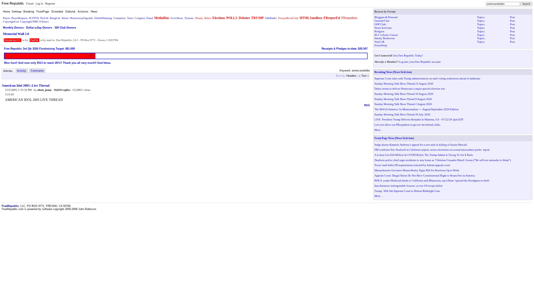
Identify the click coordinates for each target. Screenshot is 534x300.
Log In (39, 3)
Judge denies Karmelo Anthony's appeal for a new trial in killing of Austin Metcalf (420, 144)
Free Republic (13, 3)
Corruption (119, 18)
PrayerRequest (19, 18)
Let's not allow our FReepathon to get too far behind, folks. (407, 124)
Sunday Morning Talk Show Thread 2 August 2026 (403, 104)
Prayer (6, 18)
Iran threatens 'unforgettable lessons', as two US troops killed (408, 185)
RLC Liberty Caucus (386, 34)
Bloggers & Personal (386, 17)
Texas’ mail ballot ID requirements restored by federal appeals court (412, 165)
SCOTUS (34, 18)
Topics (481, 17)
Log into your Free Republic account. (420, 61)
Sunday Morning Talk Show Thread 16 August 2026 (403, 93)
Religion (379, 31)
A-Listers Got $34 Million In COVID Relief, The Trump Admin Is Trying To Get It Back (423, 154)
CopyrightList (11, 21)
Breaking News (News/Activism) (393, 72)
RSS (367, 105)
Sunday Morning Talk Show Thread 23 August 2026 (403, 83)
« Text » (364, 75)
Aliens (65, 18)
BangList (55, 18)
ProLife (44, 18)
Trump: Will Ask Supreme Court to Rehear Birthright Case (407, 190)
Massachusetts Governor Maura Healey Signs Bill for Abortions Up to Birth (416, 170)
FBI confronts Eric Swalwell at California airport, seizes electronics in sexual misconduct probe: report (432, 149)
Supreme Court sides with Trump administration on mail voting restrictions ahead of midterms (427, 78)
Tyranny (189, 18)
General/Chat (381, 20)
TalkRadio (271, 18)
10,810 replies (62, 89)
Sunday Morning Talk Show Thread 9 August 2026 (403, 99)
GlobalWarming (103, 18)
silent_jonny (44, 89)
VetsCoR (379, 41)
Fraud (149, 18)
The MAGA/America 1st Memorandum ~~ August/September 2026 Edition (416, 109)
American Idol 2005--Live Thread (25, 85)
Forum (30, 3)
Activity (21, 70)
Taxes (130, 18)
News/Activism (383, 27)
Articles (8, 70)
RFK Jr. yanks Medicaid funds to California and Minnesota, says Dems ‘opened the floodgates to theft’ (432, 180)
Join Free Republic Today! (408, 55)
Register (50, 3)
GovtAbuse (176, 18)
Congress (140, 18)
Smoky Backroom (384, 38)
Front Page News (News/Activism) (394, 138)
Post (512, 17)
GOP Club (380, 24)
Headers (351, 75)
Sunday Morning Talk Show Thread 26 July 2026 (402, 114)
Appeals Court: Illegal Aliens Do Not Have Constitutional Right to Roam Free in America (424, 175)
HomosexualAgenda (81, 18)
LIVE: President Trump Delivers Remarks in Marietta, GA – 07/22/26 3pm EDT (418, 119)
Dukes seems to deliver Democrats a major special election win (409, 88)
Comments (37, 70)
